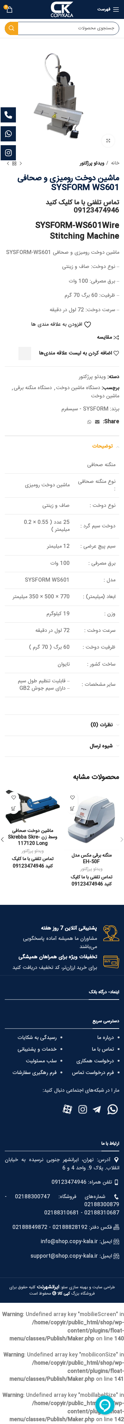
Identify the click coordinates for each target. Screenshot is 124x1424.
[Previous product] (20, 163)
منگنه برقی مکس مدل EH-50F (92, 859)
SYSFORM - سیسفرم (84, 409)
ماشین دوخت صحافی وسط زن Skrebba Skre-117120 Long (32, 837)
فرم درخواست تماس (93, 1073)
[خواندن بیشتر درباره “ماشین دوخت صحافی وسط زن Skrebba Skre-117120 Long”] (13, 808)
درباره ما (105, 1038)
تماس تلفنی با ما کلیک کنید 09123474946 (82, 206)
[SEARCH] (11, 28)
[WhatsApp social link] (89, 422)
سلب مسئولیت (41, 1061)
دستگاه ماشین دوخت (78, 388)
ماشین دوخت (105, 396)
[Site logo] (62, 9)
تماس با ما (103, 1049)
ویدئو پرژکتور (92, 163)
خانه (114, 163)
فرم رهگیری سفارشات (34, 1073)
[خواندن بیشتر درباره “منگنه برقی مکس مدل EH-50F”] (72, 808)
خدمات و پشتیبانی (37, 1049)
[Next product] (8, 163)
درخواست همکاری (95, 1061)
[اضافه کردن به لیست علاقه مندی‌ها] (72, 797)
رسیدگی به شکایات (37, 1038)
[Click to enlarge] (108, 140)
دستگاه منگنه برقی (33, 388)
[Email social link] (97, 422)
